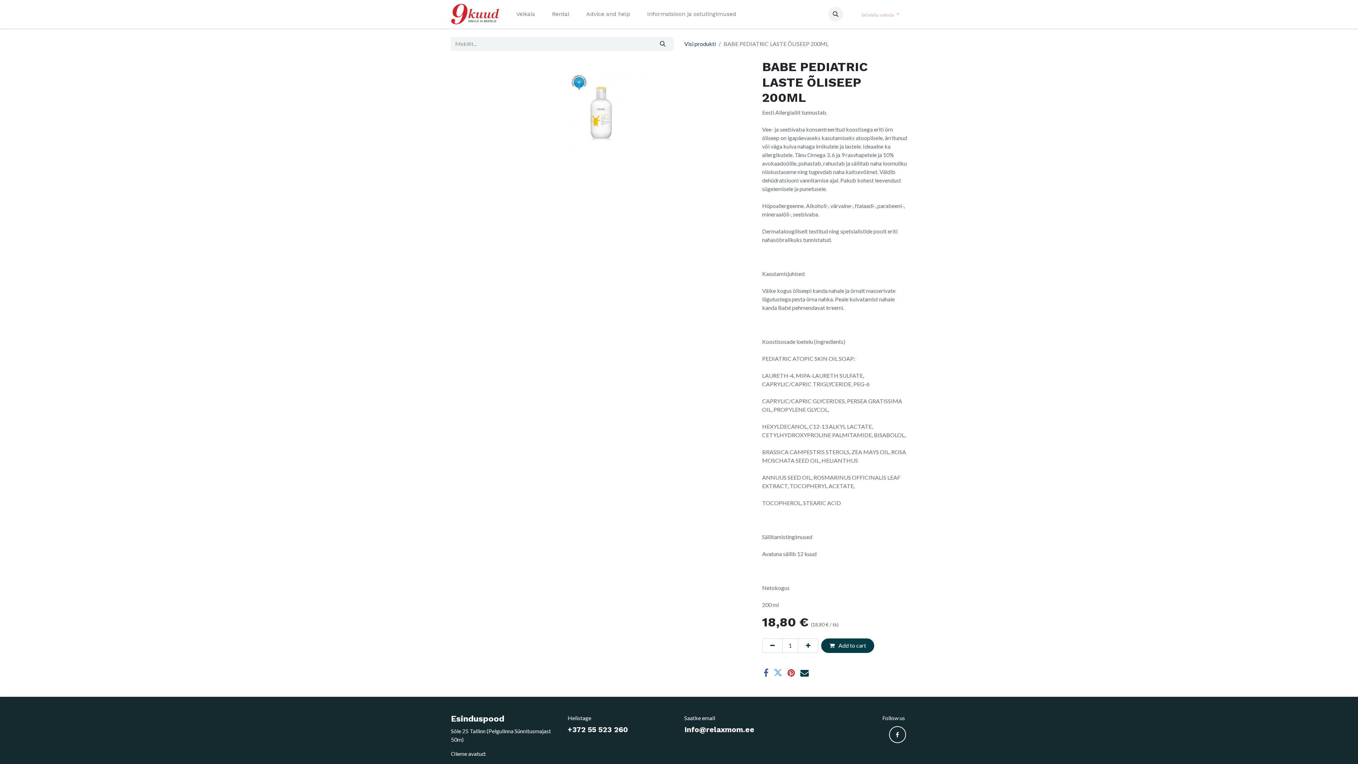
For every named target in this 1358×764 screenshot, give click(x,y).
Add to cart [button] (851, 645)
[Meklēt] (663, 44)
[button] (835, 14)
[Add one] (808, 645)
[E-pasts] (804, 672)
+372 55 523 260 (598, 729)
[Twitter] (778, 672)
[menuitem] (526, 14)
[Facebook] (766, 672)
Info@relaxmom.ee (719, 729)
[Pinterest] (791, 672)
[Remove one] (772, 645)
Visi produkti (700, 43)
